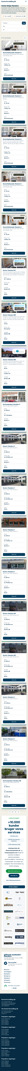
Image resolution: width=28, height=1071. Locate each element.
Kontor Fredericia (5, 1051)
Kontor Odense (5, 1021)
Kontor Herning (5, 1039)
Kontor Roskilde (5, 1034)
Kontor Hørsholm (5, 1042)
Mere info (14, 78)
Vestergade (7, 980)
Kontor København (5, 1018)
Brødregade (7, 973)
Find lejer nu (14, 875)
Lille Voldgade (7, 971)
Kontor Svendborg (5, 1066)
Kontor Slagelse (5, 1061)
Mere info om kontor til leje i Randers (13, 12)
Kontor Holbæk (5, 1063)
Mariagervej (7, 976)
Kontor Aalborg (5, 1022)
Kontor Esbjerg (4, 1024)
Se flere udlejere (14, 887)
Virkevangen (7, 982)
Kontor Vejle (4, 1033)
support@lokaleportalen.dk (8, 1004)
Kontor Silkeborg (5, 1041)
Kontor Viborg (4, 1050)
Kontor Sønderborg (6, 1065)
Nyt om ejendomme (6, 1012)
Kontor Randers (5, 1029)
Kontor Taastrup (5, 1055)
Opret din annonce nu (14, 871)
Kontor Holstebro (5, 1054)
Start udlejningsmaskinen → (14, 880)
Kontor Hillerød (4, 1062)
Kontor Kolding (4, 1030)
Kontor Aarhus (4, 1020)
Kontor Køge (4, 1053)
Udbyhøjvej (7, 978)
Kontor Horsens (5, 1032)
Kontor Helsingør (5, 1043)
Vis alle (15, 988)
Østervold (6, 969)
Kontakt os (4, 1013)
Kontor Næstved (5, 1045)
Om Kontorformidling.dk (7, 1011)
